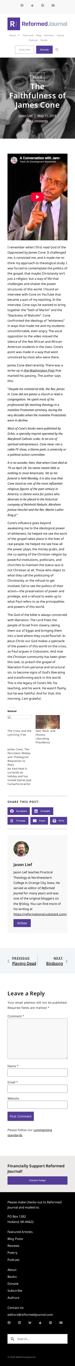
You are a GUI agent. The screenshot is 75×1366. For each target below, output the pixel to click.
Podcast (33, 40)
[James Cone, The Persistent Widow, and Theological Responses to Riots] (22, 766)
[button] (57, 50)
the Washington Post (39, 370)
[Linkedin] (19, 1322)
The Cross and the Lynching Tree (19, 732)
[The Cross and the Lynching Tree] (20, 722)
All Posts (22, 923)
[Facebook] (21, 5)
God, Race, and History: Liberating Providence (45, 736)
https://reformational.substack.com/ (40, 914)
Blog (38, 35)
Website (13, 1098)
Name (13, 1066)
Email (13, 1082)
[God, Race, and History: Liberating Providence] (48, 722)
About (12, 35)
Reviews (49, 35)
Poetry (60, 35)
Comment (16, 1016)
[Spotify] (42, 5)
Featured (28, 35)
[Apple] (32, 5)
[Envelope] (53, 5)
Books (44, 40)
